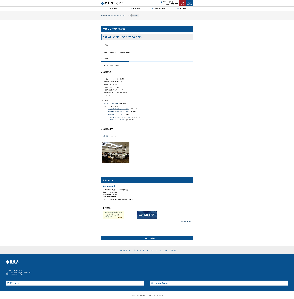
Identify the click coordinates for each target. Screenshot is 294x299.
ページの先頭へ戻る (148, 238)
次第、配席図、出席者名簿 (111, 103)
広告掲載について (186, 221)
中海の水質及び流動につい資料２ (118, 111)
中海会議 (129, 15)
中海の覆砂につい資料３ (116, 114)
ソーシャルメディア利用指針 (168, 250)
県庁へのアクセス (15, 283)
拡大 (172, 4)
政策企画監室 (135, 15)
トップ (102, 15)
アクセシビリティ (152, 250)
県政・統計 (107, 15)
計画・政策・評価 (121, 15)
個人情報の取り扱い (125, 250)
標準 (176, 4)
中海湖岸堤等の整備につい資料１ (118, 109)
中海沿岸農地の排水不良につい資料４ (120, 117)
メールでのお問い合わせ (161, 283)
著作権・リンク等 (139, 250)
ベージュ (175, 2)
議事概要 (106, 136)
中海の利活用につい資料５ (117, 120)
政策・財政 (113, 15)
